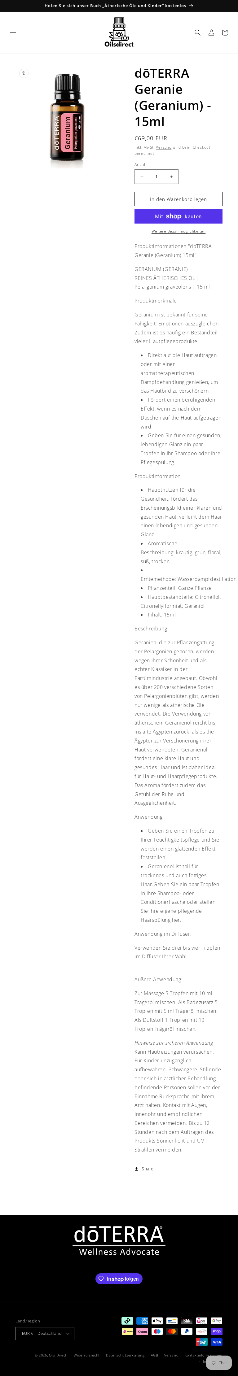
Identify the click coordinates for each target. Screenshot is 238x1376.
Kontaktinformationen (204, 1355)
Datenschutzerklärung (125, 1355)
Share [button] (148, 1169)
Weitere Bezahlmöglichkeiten (179, 231)
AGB (154, 1355)
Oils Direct (58, 1355)
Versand (163, 147)
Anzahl (141, 164)
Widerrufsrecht (87, 1355)
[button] (13, 32)
